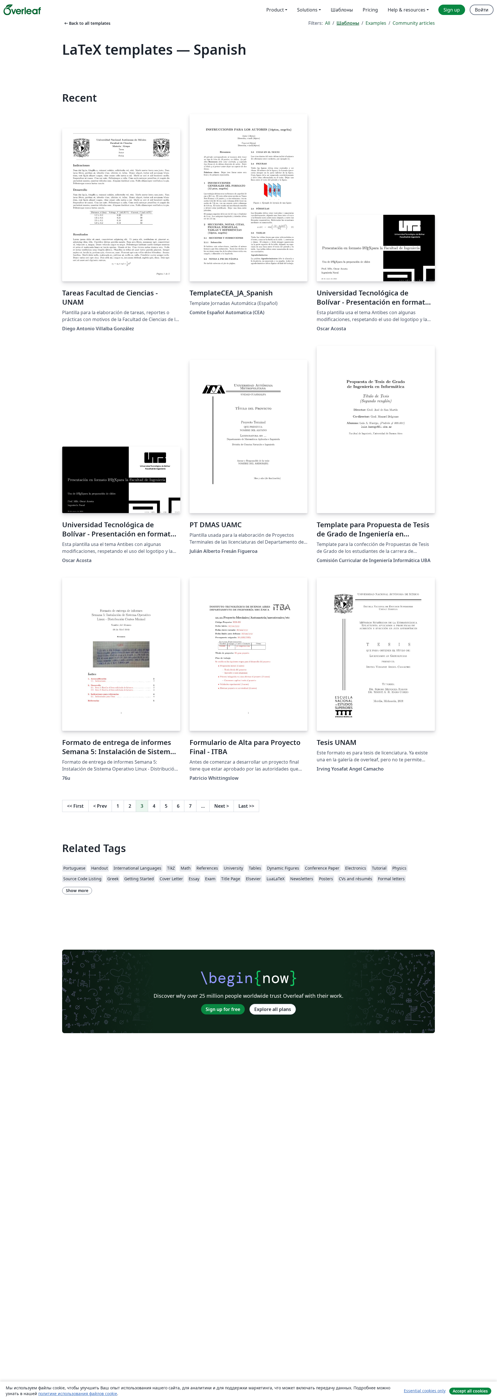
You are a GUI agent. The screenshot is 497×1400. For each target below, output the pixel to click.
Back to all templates (86, 23)
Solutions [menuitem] (307, 10)
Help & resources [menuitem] (406, 10)
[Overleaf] (22, 10)
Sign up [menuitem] (452, 10)
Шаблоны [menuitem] (342, 10)
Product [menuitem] (275, 10)
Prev (100, 806)
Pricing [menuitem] (370, 10)
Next (221, 806)
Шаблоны (348, 23)
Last (246, 806)
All (327, 23)
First (75, 806)
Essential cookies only (425, 1390)
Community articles (414, 23)
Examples (376, 23)
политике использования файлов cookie (77, 1393)
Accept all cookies (470, 1391)
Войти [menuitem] (481, 10)
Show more (77, 890)
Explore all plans (272, 1009)
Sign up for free (223, 1009)
